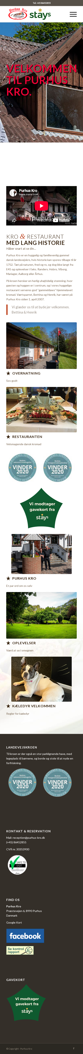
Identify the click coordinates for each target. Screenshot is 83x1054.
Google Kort (14, 922)
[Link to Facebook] (74, 1048)
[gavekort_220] (41, 509)
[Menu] (71, 14)
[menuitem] (71, 14)
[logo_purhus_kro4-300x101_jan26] (34, 14)
